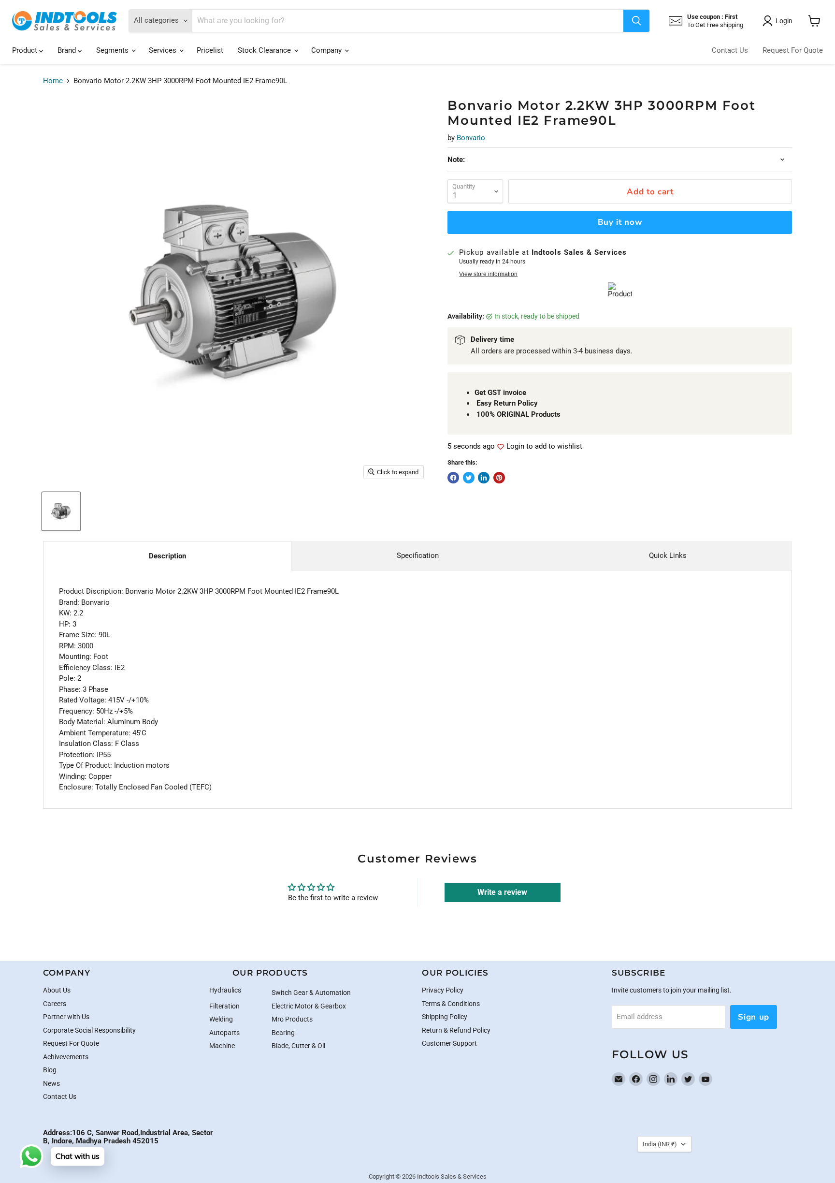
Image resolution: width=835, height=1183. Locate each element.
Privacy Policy (442, 990)
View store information (488, 274)
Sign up (753, 1016)
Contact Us (730, 50)
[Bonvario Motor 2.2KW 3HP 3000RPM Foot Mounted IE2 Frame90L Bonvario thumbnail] (61, 511)
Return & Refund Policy (456, 1030)
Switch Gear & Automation (311, 992)
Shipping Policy (444, 1017)
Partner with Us (66, 1017)
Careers (54, 1004)
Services (163, 50)
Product (25, 50)
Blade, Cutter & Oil (298, 1046)
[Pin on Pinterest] (499, 477)
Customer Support (449, 1043)
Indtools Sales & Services (452, 1176)
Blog (50, 1070)
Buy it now (620, 222)
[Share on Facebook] (453, 477)
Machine (222, 1046)
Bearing (283, 1033)
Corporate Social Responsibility (89, 1030)
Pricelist (210, 50)
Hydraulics (225, 990)
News (51, 1083)
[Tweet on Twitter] (469, 477)
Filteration (224, 1006)
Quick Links (668, 555)
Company (327, 50)
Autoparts (224, 1033)
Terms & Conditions (451, 1004)
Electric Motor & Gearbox (309, 1006)
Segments (113, 50)
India (660, 1144)
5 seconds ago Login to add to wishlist (514, 446)
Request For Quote (793, 50)
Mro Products (292, 1019)
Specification (418, 555)
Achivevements (65, 1057)
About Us (57, 990)
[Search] (636, 21)
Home (53, 81)
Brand (68, 50)
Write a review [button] (502, 892)
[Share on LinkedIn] (483, 477)
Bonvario (471, 137)
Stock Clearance (265, 50)
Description (167, 556)
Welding (221, 1019)
